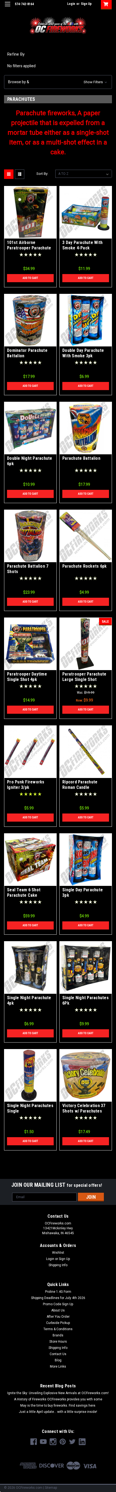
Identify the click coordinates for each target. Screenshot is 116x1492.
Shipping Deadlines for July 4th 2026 (58, 1298)
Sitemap (51, 1488)
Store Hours (58, 1341)
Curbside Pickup (58, 1323)
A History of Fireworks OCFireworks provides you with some (58, 1399)
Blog (58, 1360)
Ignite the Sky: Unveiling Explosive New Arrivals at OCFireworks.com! (58, 1393)
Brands (58, 1335)
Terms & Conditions (58, 1329)
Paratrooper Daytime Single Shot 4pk (27, 676)
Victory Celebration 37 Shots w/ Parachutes (83, 1108)
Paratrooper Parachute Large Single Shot (84, 676)
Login (71, 4)
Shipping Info (58, 1265)
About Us (58, 1310)
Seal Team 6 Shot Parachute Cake (23, 892)
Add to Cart (30, 277)
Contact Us (58, 1354)
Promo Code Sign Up (58, 1304)
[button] (58, 82)
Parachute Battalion (81, 458)
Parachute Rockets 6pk (84, 566)
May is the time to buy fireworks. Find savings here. (58, 1405)
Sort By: (42, 174)
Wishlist (58, 1253)
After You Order (58, 1317)
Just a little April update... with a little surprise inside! (58, 1412)
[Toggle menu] (7, 7)
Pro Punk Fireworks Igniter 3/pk (26, 784)
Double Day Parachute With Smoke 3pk (83, 353)
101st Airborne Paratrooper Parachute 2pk (29, 248)
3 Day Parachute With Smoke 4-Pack (82, 245)
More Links (58, 1366)
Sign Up (86, 4)
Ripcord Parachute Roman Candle (79, 784)
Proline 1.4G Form (58, 1292)
